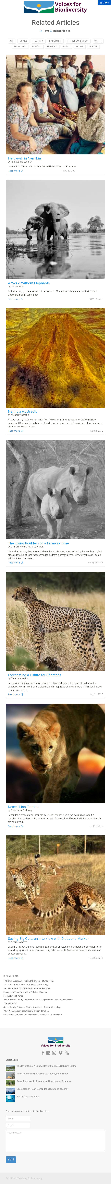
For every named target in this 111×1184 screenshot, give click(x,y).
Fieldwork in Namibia (24, 158)
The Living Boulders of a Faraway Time (38, 543)
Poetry (93, 46)
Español (36, 46)
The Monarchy (10, 1003)
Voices (23, 41)
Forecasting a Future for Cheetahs (34, 675)
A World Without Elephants (29, 283)
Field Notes (20, 46)
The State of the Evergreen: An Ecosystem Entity (25, 985)
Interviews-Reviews (77, 41)
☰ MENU (104, 2)
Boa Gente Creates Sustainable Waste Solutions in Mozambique (32, 1015)
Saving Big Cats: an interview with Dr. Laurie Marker (48, 939)
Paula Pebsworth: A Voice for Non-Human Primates (26, 988)
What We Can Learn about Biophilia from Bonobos (26, 1011)
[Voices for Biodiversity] (55, 1042)
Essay (66, 46)
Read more (14, 170)
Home (46, 30)
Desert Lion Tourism (24, 807)
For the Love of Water (13, 996)
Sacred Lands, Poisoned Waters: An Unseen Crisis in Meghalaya (32, 1007)
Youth (97, 41)
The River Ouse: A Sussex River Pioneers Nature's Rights (28, 981)
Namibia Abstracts (22, 411)
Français (52, 46)
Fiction (79, 46)
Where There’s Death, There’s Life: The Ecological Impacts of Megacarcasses (38, 1000)
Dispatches (55, 41)
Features (38, 41)
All (11, 41)
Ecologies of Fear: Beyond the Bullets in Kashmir (25, 992)
